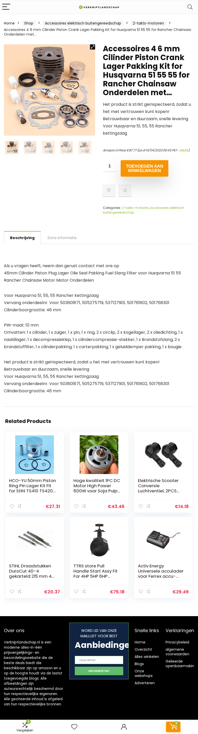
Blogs (139, 663)
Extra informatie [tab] (62, 237)
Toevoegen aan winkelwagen (144, 168)
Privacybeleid (177, 642)
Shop (28, 23)
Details (183, 150)
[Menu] (6, 7)
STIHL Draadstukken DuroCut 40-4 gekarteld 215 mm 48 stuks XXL (31, 573)
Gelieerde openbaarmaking (181, 663)
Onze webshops (144, 673)
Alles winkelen (147, 656)
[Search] (190, 7)
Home (9, 23)
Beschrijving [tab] (22, 237)
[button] (92, 47)
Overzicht (143, 649)
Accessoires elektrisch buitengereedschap (83, 23)
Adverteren (145, 683)
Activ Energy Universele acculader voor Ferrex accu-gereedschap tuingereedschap (161, 576)
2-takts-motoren (148, 23)
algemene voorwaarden (177, 652)
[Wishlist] (74, 727)
